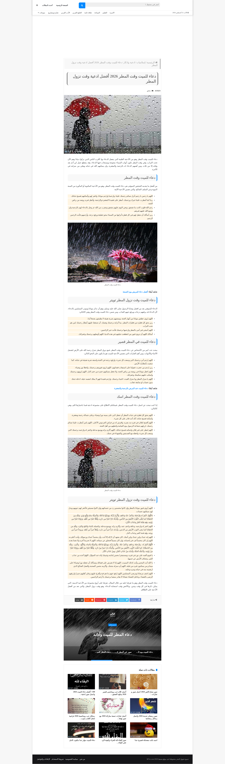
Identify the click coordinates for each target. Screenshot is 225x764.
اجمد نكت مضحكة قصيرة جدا (146, 740)
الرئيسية (151, 62)
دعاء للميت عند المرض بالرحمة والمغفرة (131, 388)
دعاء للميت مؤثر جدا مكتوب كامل (82, 740)
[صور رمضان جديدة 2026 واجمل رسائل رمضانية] (143, 706)
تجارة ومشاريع (53, 13)
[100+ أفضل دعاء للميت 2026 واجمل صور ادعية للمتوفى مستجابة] (81, 681)
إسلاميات (140, 62)
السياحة (97, 13)
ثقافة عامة (88, 13)
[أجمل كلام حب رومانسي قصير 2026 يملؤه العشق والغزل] (112, 681)
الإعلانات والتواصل (43, 759)
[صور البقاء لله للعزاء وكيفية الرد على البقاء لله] (112, 730)
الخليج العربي (77, 13)
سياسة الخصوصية (71, 759)
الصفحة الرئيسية (62, 5)
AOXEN (158, 91)
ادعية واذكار (129, 62)
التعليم (105, 13)
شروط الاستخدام (58, 759)
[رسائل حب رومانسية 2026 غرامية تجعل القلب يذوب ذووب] (81, 706)
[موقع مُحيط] (178, 5)
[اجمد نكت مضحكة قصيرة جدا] (143, 730)
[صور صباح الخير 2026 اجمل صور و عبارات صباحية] (143, 681)
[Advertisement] (112, 36)
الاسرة (112, 13)
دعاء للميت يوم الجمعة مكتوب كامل (112, 634)
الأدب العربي (65, 13)
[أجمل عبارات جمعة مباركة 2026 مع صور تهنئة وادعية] (112, 706)
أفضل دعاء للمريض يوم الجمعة (135, 292)
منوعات (42, 13)
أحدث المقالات (47, 5)
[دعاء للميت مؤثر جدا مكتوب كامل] (81, 730)
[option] (112, 635)
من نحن (82, 759)
